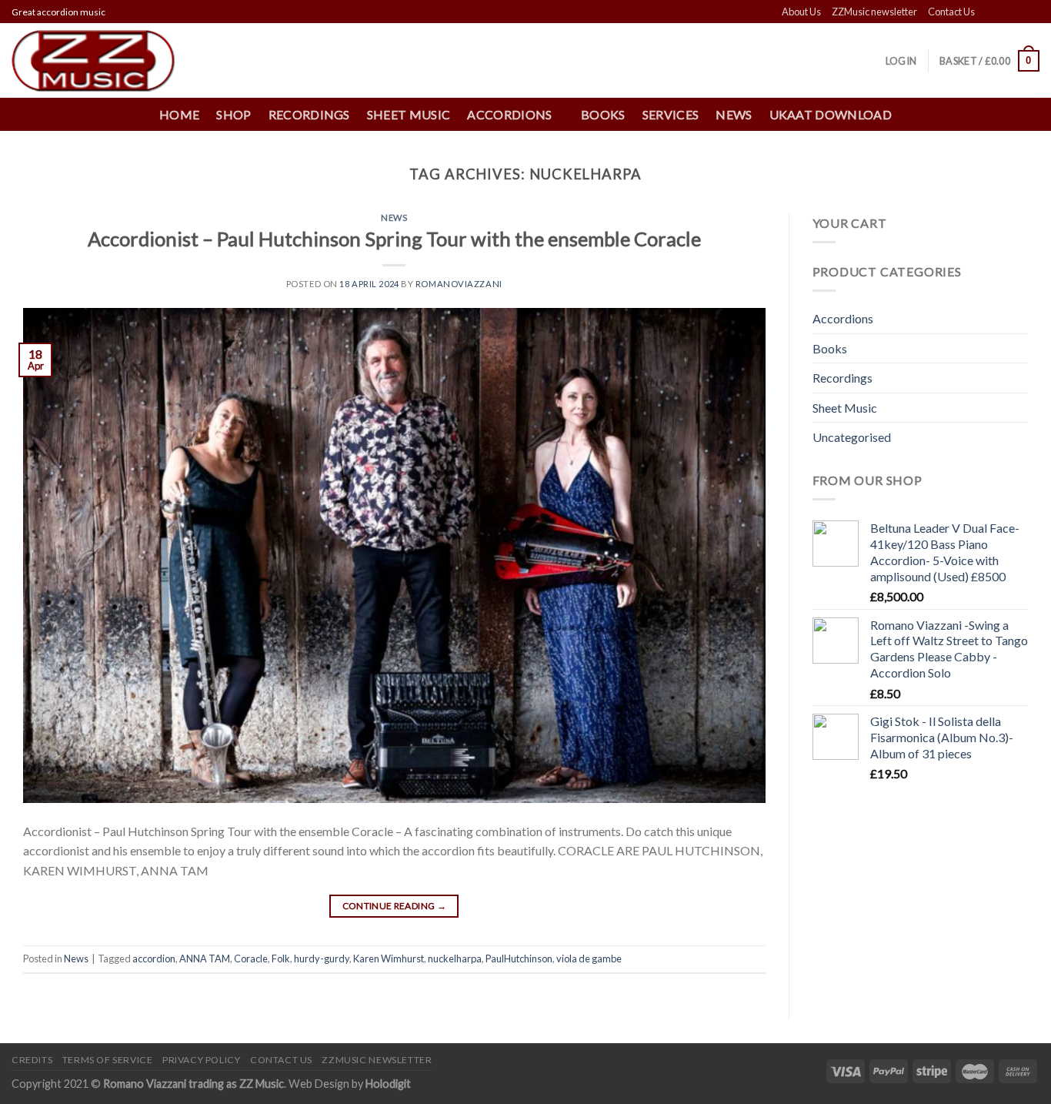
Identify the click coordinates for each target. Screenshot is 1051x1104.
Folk (281, 958)
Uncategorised (851, 437)
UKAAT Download (830, 114)
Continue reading (394, 906)
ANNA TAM (204, 958)
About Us (801, 11)
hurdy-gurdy (321, 958)
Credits (32, 1060)
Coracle (251, 958)
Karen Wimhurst (388, 958)
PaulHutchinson (518, 958)
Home (179, 114)
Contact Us (951, 11)
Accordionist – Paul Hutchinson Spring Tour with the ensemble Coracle (394, 238)
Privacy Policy (201, 1060)
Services (670, 114)
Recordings (309, 114)
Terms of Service (107, 1060)
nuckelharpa (455, 958)
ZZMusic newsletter (874, 11)
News (734, 114)
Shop (233, 114)
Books (603, 114)
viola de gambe (589, 958)
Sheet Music (409, 114)
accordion (153, 958)
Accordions (842, 318)
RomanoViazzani (458, 284)
